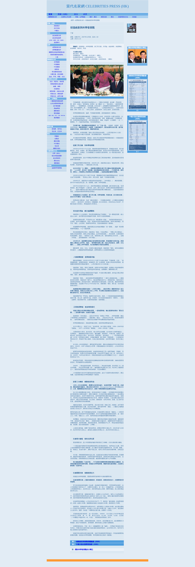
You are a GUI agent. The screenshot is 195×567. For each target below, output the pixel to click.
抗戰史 (57, 138)
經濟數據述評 (57, 50)
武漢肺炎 (57, 89)
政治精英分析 (57, 35)
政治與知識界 (57, 38)
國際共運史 (56, 148)
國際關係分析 (52, 17)
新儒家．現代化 (57, 129)
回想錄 (134, 17)
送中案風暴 (56, 106)
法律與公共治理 (66, 17)
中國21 (57, 30)
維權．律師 (56, 86)
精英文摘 (106, 17)
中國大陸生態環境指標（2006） (87, 544)
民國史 (57, 136)
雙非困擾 (57, 113)
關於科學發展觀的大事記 (84, 549)
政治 (76, 14)
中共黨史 (57, 143)
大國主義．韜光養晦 (56, 74)
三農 (56, 57)
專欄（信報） (66, 14)
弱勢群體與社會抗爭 (56, 84)
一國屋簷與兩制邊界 (56, 101)
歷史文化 (57, 160)
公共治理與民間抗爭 (56, 103)
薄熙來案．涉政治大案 (57, 91)
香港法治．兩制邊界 (56, 93)
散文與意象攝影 (57, 156)
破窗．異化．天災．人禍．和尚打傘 (57, 115)
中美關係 (57, 64)
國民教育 (57, 111)
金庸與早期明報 (57, 168)
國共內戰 (57, 141)
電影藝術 (57, 163)
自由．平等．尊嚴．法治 (57, 76)
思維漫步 (57, 26)
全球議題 (57, 62)
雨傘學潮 (57, 108)
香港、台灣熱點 (82, 17)
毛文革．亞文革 (57, 131)
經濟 (85, 14)
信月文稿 (57, 28)
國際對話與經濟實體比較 (57, 52)
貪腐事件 (57, 42)
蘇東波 (57, 69)
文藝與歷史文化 (123, 17)
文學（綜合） (57, 153)
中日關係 (57, 67)
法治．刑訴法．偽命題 (57, 81)
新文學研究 (56, 158)
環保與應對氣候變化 (56, 54)
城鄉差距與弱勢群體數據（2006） (88, 541)
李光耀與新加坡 (57, 72)
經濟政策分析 (57, 47)
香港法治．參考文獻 (56, 96)
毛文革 (57, 146)
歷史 (112, 17)
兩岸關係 (57, 118)
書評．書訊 (95, 17)
